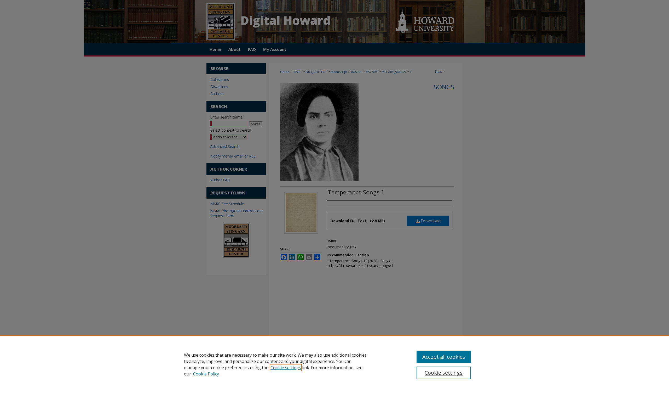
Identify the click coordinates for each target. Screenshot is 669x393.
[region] (334, 364)
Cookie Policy (206, 374)
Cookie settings (285, 367)
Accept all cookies (443, 356)
